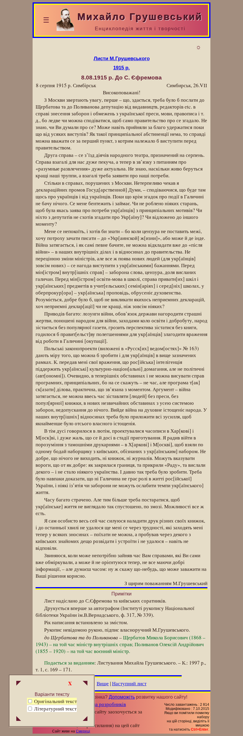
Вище (103, 683)
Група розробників (105, 704)
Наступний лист (129, 683)
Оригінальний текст (55, 701)
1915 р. (121, 68)
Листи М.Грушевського (122, 58)
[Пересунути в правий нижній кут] (85, 719)
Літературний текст (55, 708)
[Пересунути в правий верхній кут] (85, 683)
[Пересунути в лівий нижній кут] (19, 719)
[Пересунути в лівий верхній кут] (19, 683)
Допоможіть (122, 697)
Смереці (83, 731)
